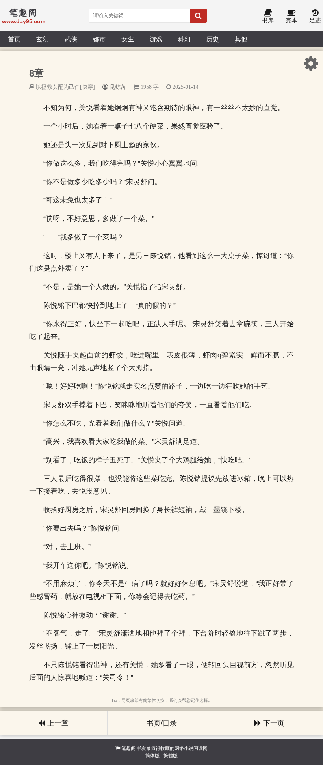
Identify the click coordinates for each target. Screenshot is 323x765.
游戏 (156, 39)
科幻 (184, 39)
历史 (212, 39)
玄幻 (42, 39)
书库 (268, 20)
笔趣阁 (128, 748)
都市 (99, 39)
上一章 (57, 723)
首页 (14, 39)
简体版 (152, 755)
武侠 (71, 39)
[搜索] (198, 16)
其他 (241, 39)
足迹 (315, 20)
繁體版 (170, 755)
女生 (127, 39)
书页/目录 (162, 723)
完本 (291, 20)
